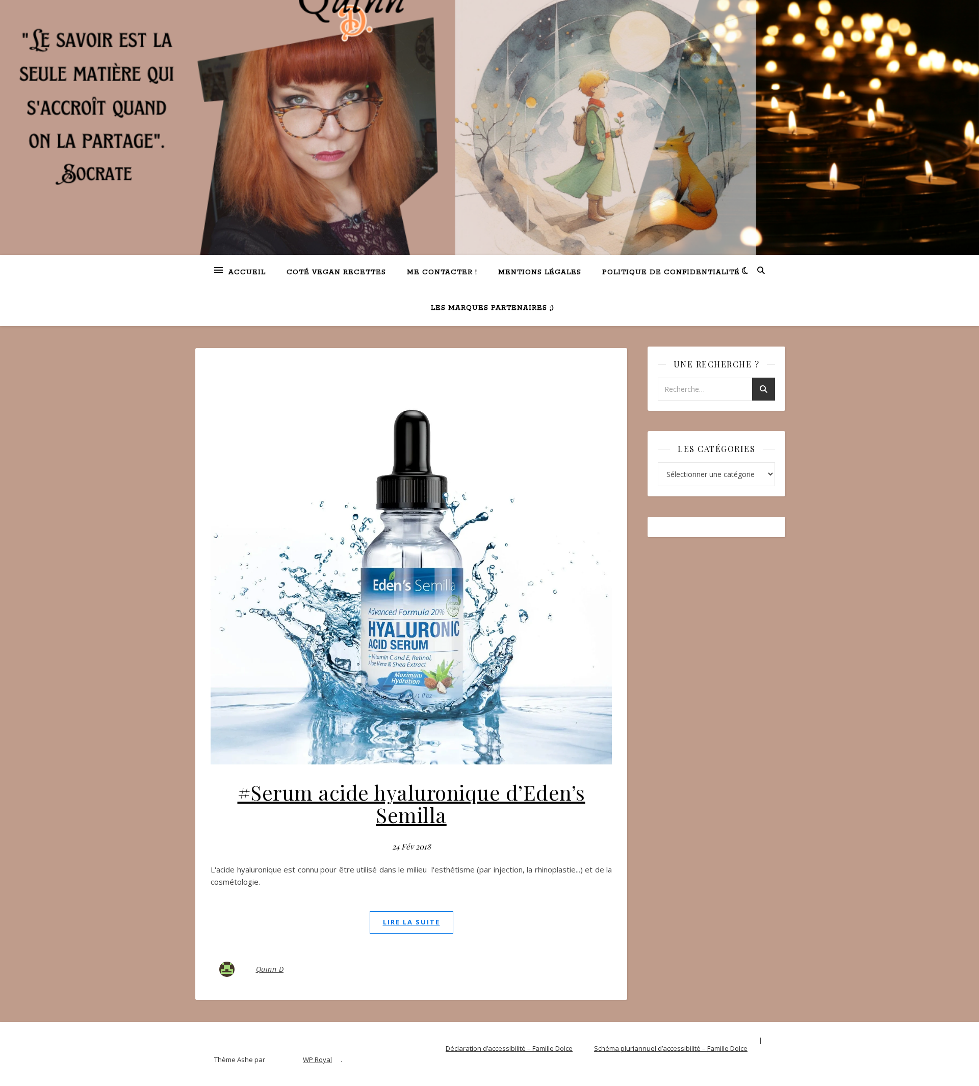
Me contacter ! (442, 272)
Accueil (247, 272)
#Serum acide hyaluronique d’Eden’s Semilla (411, 803)
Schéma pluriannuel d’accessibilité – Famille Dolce (671, 1048)
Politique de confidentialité (671, 272)
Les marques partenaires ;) (492, 308)
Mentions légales (539, 272)
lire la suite (411, 921)
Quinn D (270, 969)
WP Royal (317, 1059)
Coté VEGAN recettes (336, 272)
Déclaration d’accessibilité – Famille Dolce (509, 1048)
